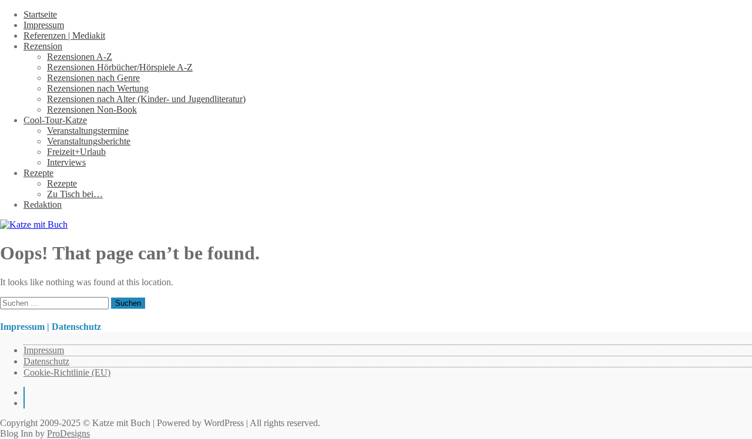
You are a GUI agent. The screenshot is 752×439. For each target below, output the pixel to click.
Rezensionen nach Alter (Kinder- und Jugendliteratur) (146, 99)
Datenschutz (46, 361)
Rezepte (38, 173)
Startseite (40, 14)
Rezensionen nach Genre (93, 78)
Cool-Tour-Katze (55, 120)
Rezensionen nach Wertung (98, 88)
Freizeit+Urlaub (76, 152)
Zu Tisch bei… (75, 194)
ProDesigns (68, 433)
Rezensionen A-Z (79, 57)
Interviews (66, 162)
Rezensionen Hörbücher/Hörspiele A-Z (120, 67)
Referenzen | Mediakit (64, 35)
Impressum (44, 25)
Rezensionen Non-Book (92, 109)
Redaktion (43, 205)
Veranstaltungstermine (88, 131)
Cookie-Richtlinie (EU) (67, 372)
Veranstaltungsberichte (88, 141)
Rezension (43, 46)
